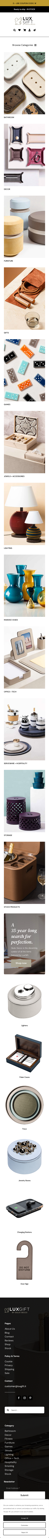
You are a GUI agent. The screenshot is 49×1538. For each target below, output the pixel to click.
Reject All (24, 1532)
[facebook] (19, 1398)
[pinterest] (30, 1398)
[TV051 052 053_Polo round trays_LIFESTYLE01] (24, 1085)
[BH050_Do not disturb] (24, 1240)
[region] (24, 1518)
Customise (24, 1525)
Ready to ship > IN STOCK (24, 9)
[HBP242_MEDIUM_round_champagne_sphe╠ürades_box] (24, 1137)
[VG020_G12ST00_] (24, 1033)
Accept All (24, 1518)
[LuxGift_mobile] (25, 17)
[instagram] (24, 1398)
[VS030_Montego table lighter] (24, 982)
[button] (14, 30)
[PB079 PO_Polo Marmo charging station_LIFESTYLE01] (24, 1189)
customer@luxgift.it (15, 1386)
